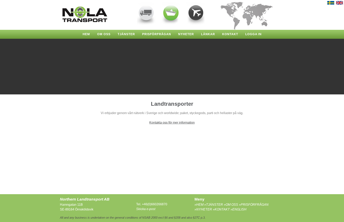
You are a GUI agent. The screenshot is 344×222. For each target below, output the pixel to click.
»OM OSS (231, 204)
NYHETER (186, 34)
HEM (86, 34)
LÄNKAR (208, 34)
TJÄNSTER (126, 34)
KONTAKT (230, 34)
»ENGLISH (238, 209)
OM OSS (103, 34)
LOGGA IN (253, 34)
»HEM (199, 204)
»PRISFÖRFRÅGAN (253, 204)
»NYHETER (203, 209)
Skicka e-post (145, 209)
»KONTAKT (221, 209)
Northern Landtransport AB (85, 199)
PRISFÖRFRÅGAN (156, 34)
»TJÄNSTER (214, 204)
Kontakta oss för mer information (172, 122)
